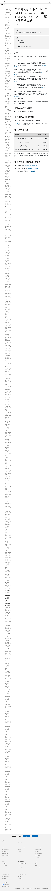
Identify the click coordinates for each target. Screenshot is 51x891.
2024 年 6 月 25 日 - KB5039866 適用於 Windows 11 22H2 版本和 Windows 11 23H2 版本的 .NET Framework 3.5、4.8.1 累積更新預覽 (8, 366)
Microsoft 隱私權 (37, 867)
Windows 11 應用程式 (5, 855)
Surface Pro (3, 842)
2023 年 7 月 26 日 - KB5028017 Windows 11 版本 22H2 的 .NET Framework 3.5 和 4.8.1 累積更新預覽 (8, 648)
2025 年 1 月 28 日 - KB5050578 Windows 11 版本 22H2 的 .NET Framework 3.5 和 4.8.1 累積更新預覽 (8, 191)
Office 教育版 (37, 851)
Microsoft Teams (4, 878)
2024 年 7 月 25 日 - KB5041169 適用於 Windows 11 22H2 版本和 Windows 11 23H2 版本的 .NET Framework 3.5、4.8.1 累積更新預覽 (8, 322)
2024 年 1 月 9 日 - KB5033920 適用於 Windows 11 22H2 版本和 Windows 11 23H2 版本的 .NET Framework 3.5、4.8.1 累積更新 (8, 488)
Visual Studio (20, 878)
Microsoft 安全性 (4, 865)
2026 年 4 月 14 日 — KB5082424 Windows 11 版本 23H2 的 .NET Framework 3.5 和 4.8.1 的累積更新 (8, 82)
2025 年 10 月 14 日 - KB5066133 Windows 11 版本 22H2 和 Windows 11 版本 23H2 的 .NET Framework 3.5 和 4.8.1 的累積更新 (8, 101)
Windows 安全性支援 (33, 168)
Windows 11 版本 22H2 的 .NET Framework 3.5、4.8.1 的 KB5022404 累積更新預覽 (8, 762)
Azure (2, 867)
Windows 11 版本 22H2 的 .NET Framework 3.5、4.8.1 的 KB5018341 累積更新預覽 (8, 808)
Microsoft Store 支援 (21, 847)
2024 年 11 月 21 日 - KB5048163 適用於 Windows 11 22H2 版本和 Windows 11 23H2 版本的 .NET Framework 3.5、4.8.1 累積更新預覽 (8, 233)
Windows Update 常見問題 (31, 165)
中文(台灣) (5, 882)
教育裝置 (36, 844)
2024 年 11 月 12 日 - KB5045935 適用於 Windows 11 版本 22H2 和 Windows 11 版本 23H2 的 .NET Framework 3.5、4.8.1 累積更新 (8, 256)
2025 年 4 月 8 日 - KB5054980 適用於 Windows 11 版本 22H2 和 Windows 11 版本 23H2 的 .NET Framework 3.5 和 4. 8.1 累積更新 (8, 170)
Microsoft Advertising (5, 874)
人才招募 (36, 863)
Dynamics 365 (4, 869)
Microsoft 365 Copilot (5, 876)
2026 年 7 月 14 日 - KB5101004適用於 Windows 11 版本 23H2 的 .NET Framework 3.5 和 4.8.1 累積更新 (8, 48)
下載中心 (19, 844)
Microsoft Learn (20, 865)
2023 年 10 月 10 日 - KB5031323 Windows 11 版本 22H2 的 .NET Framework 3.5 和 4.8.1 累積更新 (8, 565)
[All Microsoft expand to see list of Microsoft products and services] (1, 1)
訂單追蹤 (19, 851)
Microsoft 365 (4, 851)
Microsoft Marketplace (21, 872)
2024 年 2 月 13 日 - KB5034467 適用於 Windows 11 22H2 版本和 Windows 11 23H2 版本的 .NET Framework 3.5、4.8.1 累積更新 (8, 467)
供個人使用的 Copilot (5, 849)
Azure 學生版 (37, 857)
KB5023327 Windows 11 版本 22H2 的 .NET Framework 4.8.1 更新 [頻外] (8, 747)
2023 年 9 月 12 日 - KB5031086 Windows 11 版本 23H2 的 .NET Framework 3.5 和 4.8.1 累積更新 (8, 581)
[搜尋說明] (5, 2)
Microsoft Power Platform (22, 874)
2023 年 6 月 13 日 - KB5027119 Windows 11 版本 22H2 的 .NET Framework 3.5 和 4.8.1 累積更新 (8, 682)
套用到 (16, 24)
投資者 (36, 869)
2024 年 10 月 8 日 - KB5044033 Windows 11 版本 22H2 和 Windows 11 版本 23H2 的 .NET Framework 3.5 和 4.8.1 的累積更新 (8, 278)
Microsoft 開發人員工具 (22, 863)
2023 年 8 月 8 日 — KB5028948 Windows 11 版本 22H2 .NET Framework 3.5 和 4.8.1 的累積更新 (8, 632)
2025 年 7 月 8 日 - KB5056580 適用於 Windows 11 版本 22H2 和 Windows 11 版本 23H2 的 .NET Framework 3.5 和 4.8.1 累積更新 (8, 146)
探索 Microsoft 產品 (5, 853)
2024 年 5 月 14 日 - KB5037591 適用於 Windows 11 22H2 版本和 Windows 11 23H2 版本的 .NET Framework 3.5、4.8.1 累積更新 (8, 388)
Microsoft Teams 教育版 (38, 847)
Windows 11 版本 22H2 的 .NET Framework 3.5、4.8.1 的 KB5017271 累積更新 (8, 824)
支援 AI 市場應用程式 (21, 867)
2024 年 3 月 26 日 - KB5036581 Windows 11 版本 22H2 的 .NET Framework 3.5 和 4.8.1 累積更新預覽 (8, 447)
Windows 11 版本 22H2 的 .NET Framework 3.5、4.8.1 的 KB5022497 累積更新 (8, 733)
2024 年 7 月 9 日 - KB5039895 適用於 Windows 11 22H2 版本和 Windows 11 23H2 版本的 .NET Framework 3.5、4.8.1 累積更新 (8, 344)
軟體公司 (19, 876)
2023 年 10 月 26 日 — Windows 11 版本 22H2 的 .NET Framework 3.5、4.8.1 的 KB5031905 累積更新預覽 (8, 530)
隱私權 (23, 888)
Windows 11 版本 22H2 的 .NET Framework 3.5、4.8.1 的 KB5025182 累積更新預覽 (8, 717)
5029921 (18, 123)
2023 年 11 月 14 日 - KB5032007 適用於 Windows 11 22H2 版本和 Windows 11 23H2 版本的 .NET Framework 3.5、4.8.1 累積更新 (8, 509)
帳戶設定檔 (20, 842)
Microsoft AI (4, 863)
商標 (31, 888)
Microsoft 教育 (37, 842)
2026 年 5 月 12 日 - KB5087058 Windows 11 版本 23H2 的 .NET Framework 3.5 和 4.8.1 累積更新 (8, 66)
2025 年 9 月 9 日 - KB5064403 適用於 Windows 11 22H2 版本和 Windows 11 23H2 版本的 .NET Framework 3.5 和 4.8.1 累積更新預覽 (8, 123)
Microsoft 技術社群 (21, 869)
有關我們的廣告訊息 (37, 888)
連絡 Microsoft (17, 888)
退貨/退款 (19, 849)
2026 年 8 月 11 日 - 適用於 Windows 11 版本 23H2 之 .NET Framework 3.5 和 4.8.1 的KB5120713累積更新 (8, 29)
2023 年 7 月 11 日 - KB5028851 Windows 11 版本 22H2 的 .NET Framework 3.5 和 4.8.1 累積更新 (8, 666)
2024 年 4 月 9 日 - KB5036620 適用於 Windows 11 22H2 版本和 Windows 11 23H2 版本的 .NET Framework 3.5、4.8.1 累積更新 (8, 409)
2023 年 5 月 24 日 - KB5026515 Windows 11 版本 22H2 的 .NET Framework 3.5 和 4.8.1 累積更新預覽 (8, 699)
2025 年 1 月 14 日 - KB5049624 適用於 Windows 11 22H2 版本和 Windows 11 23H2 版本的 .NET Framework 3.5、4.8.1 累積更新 (8, 211)
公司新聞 (36, 865)
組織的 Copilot (4, 847)
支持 (2, 4)
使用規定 (27, 888)
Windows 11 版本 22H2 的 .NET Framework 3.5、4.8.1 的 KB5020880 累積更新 (8, 778)
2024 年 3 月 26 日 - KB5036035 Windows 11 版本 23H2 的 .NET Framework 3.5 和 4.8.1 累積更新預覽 (8, 429)
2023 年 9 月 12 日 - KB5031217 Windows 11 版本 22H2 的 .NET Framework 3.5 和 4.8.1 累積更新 (8, 598)
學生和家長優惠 (37, 855)
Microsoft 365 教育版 (38, 849)
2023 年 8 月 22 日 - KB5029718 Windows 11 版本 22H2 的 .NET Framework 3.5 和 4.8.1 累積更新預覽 (8, 615)
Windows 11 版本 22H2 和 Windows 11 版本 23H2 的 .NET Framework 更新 (8, 14)
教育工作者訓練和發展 (38, 853)
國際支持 (33, 171)
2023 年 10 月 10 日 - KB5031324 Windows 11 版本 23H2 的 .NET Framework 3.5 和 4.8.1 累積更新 (8, 548)
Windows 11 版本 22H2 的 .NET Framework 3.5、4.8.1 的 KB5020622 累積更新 (8, 793)
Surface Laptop (4, 844)
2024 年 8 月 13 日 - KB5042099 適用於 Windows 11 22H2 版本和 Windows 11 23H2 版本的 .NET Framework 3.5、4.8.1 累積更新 (8, 299)
